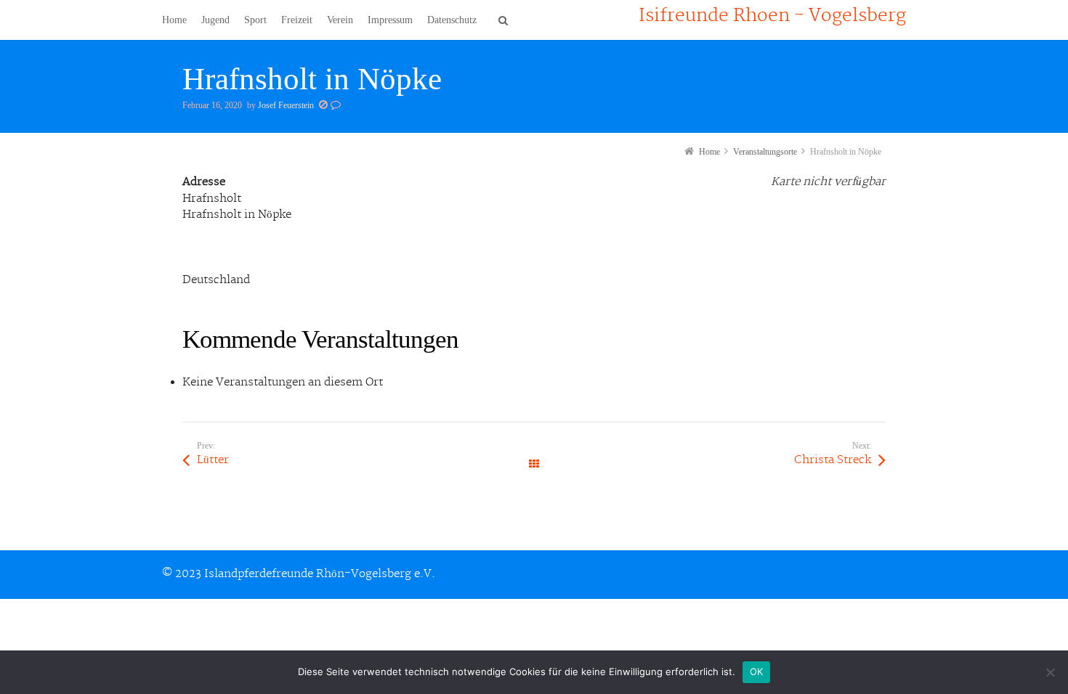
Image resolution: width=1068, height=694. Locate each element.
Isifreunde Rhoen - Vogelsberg (772, 16)
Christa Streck (832, 460)
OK (757, 671)
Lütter (213, 460)
